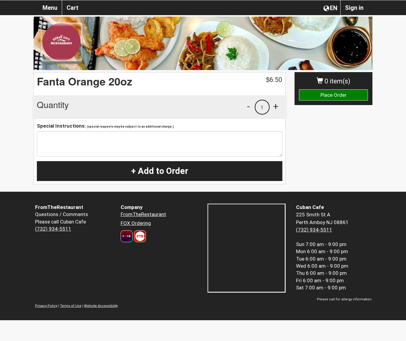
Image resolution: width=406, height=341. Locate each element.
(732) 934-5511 (53, 229)
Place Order (333, 95)
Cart (72, 7)
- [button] (248, 106)
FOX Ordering (136, 223)
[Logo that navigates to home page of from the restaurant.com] (127, 236)
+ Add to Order (159, 171)
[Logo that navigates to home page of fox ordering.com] (139, 236)
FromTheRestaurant (143, 214)
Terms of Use (70, 306)
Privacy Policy (46, 306)
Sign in (354, 7)
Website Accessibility (101, 306)
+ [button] (275, 106)
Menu (50, 7)
